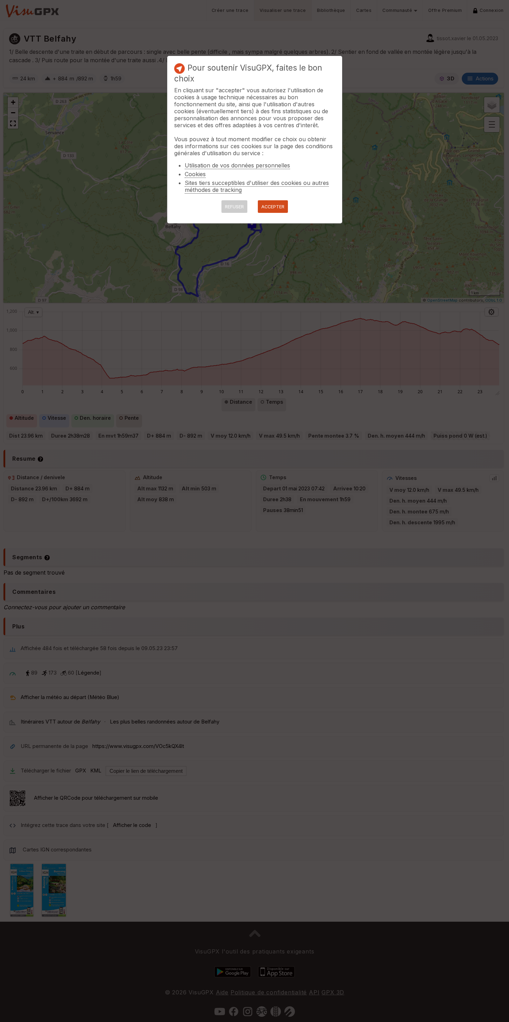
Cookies (195, 174)
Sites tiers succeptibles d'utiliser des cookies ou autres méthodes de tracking (257, 186)
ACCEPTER (272, 206)
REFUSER (234, 206)
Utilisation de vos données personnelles (237, 165)
